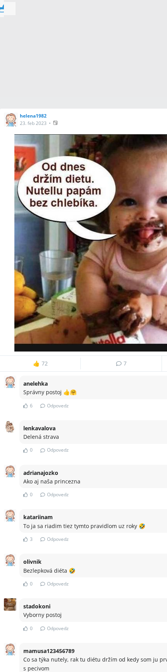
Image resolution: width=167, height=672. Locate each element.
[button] (56, 123)
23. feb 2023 (33, 123)
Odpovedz (58, 405)
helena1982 (33, 116)
